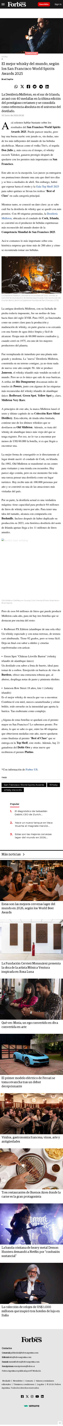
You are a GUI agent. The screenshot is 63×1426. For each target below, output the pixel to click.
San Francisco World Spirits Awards (24, 784)
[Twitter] (22, 87)
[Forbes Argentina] (17, 4)
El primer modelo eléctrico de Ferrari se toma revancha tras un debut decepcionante (28, 1082)
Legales (40, 1385)
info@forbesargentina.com (20, 1357)
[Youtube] (37, 1396)
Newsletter (18, 1381)
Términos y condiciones (23, 1385)
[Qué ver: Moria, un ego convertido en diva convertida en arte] (31, 999)
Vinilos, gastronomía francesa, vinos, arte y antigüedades (31, 1139)
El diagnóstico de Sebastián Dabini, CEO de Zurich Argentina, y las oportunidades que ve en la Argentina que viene (33, 813)
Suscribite (43, 4)
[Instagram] (32, 1396)
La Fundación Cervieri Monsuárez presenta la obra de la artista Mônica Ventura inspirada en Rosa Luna (31, 967)
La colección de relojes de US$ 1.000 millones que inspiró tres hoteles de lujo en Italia (31, 1311)
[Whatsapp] (16, 87)
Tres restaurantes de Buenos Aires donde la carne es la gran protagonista (31, 1194)
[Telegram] (41, 87)
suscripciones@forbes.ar (24, 1366)
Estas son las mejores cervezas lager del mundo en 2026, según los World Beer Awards (33, 836)
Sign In (58, 4)
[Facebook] (28, 87)
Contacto (29, 1381)
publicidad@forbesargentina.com (24, 1353)
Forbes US (31, 769)
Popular (14, 803)
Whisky (53, 784)
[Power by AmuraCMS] (31, 1406)
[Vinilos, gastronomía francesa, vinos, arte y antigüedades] (31, 1113)
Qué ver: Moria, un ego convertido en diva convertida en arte (30, 1025)
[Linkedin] (47, 87)
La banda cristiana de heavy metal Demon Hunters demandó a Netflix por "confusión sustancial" (31, 1252)
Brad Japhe (7, 79)
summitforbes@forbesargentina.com (24, 1362)
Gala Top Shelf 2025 (47, 186)
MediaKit (6, 1381)
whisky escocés (13, 789)
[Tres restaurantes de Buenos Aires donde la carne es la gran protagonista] (31, 1168)
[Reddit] (35, 87)
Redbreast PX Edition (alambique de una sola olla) (32, 629)
